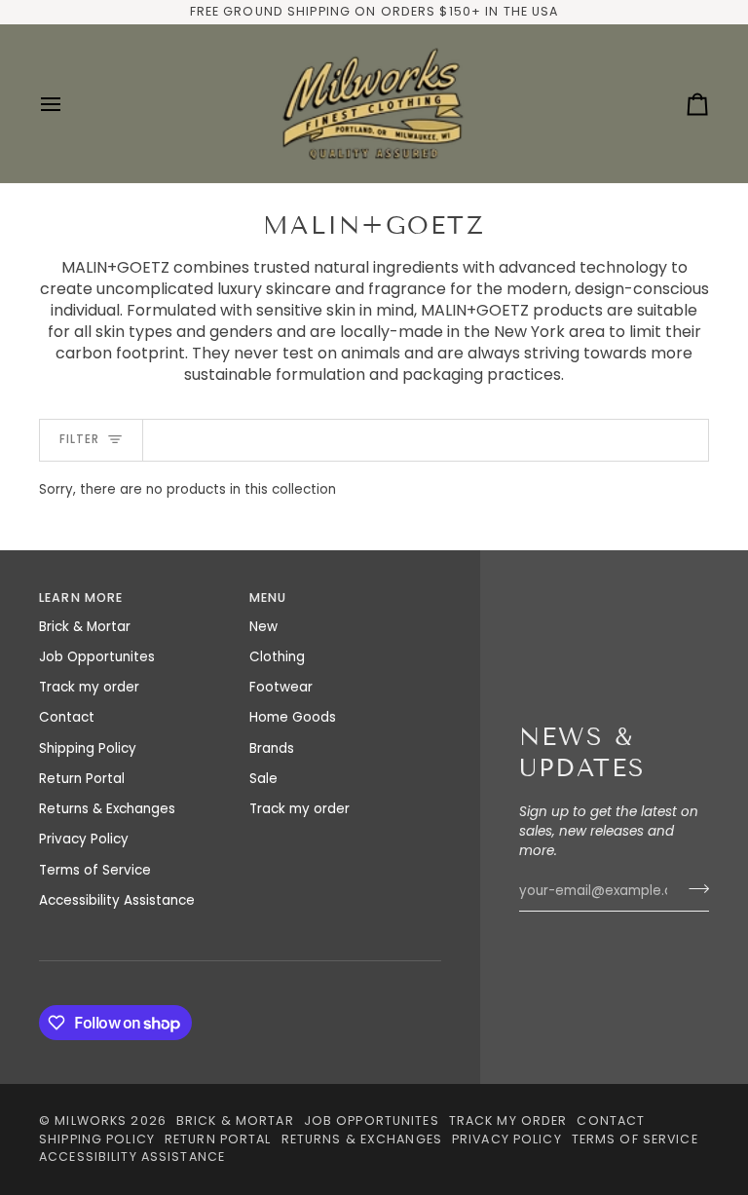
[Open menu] (68, 103)
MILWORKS (91, 1120)
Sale (263, 778)
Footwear (281, 687)
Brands (271, 748)
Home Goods (292, 717)
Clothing (277, 657)
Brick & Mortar (85, 626)
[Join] (693, 888)
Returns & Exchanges (107, 809)
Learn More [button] (81, 597)
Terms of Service (95, 870)
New (263, 626)
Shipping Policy (87, 748)
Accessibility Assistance (117, 900)
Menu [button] (268, 597)
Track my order (89, 687)
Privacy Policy (84, 839)
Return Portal (82, 778)
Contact (66, 717)
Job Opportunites (97, 657)
